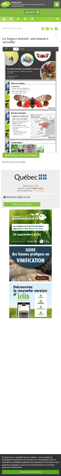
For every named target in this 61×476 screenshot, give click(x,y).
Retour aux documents (14, 28)
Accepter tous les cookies (30, 472)
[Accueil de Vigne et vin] (3, 19)
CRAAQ (17, 462)
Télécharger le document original (22, 155)
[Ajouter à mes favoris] (56, 35)
